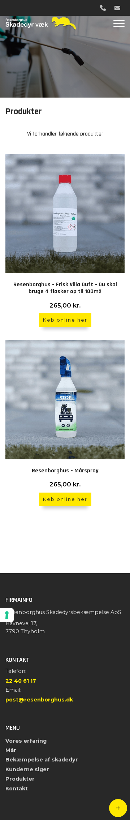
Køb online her (65, 320)
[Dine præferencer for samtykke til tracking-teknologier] (7, 615)
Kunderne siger (27, 769)
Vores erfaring (26, 740)
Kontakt (16, 788)
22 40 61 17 (20, 681)
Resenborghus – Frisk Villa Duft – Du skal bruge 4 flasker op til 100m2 (65, 288)
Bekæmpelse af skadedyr (41, 759)
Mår (10, 750)
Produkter (20, 778)
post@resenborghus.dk (39, 699)
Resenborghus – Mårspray (65, 471)
